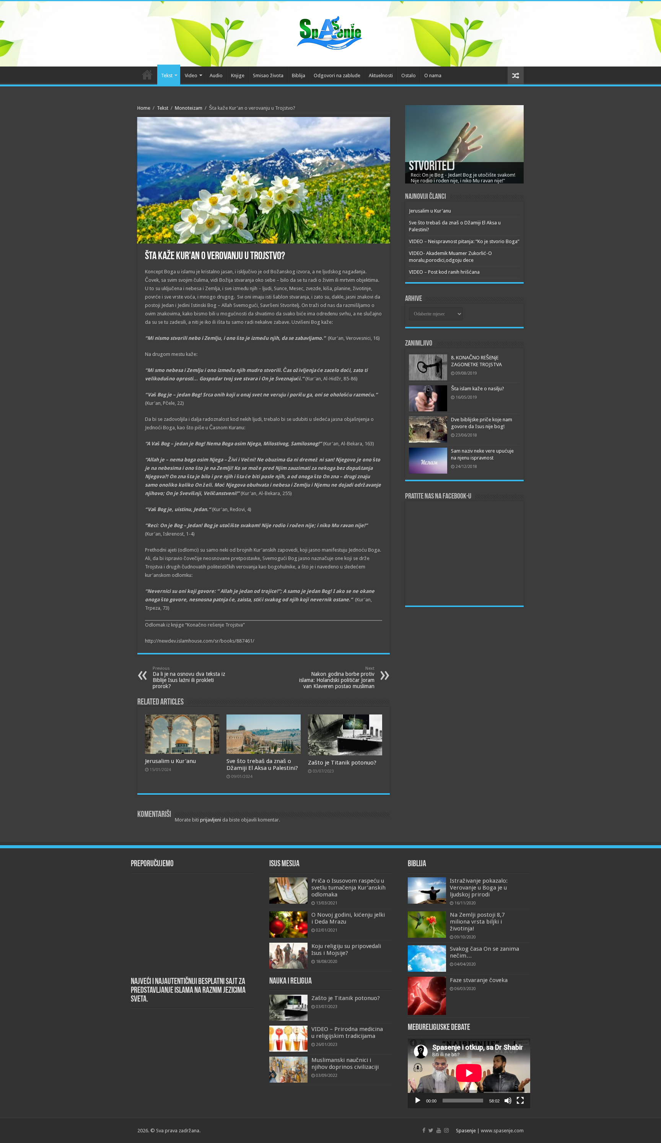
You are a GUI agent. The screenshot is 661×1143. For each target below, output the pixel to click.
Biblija (298, 75)
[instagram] (446, 1130)
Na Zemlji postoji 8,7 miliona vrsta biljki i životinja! (477, 921)
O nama (432, 75)
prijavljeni (210, 820)
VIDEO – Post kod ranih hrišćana (444, 272)
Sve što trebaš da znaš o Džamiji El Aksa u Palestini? (262, 764)
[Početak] (418, 1100)
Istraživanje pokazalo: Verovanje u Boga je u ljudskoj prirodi (479, 887)
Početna (147, 75)
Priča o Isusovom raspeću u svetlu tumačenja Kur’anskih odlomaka (348, 887)
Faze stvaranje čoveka (479, 980)
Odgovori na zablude (337, 75)
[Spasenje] (330, 32)
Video (191, 75)
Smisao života (268, 75)
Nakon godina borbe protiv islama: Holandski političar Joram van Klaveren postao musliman (336, 677)
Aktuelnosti (381, 75)
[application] (469, 1074)
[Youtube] (439, 1130)
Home (143, 108)
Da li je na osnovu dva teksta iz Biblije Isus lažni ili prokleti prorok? (189, 677)
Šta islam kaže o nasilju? (477, 388)
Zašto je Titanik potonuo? (342, 762)
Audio (216, 75)
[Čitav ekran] (520, 1100)
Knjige (237, 75)
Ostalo (408, 75)
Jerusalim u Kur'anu (170, 761)
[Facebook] (424, 1130)
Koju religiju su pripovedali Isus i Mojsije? (346, 949)
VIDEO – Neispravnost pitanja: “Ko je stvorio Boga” (464, 241)
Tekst (167, 75)
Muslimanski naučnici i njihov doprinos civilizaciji (345, 1063)
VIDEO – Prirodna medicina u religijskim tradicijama (347, 1032)
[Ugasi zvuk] (508, 1100)
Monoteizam (188, 108)
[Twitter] (431, 1130)
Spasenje (466, 1130)
